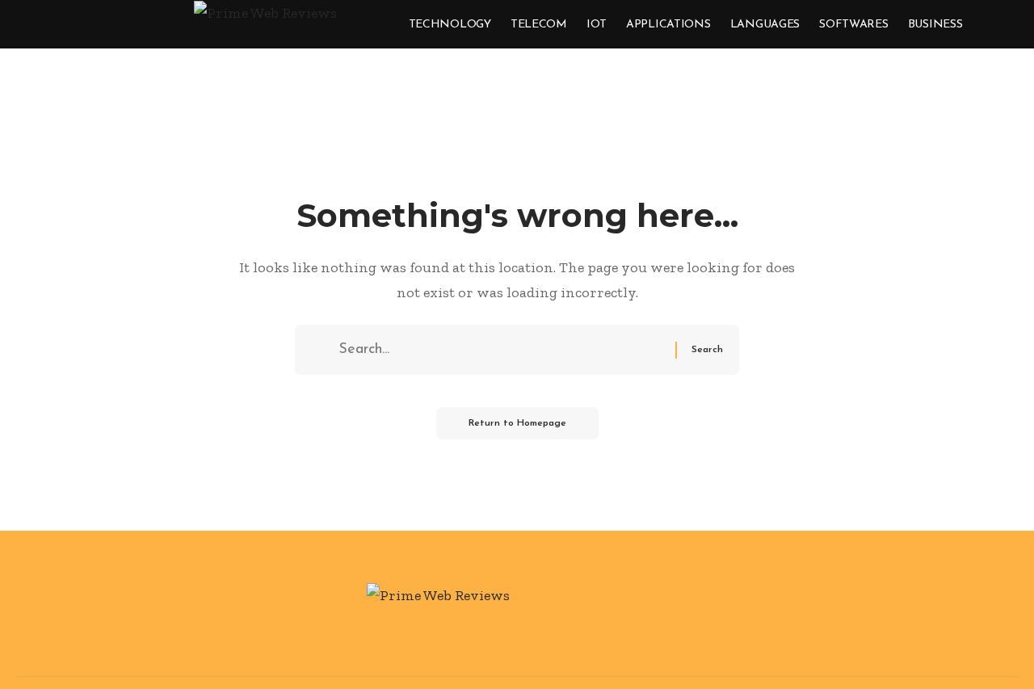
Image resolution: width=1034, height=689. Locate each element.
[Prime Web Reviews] (265, 20)
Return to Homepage (517, 423)
